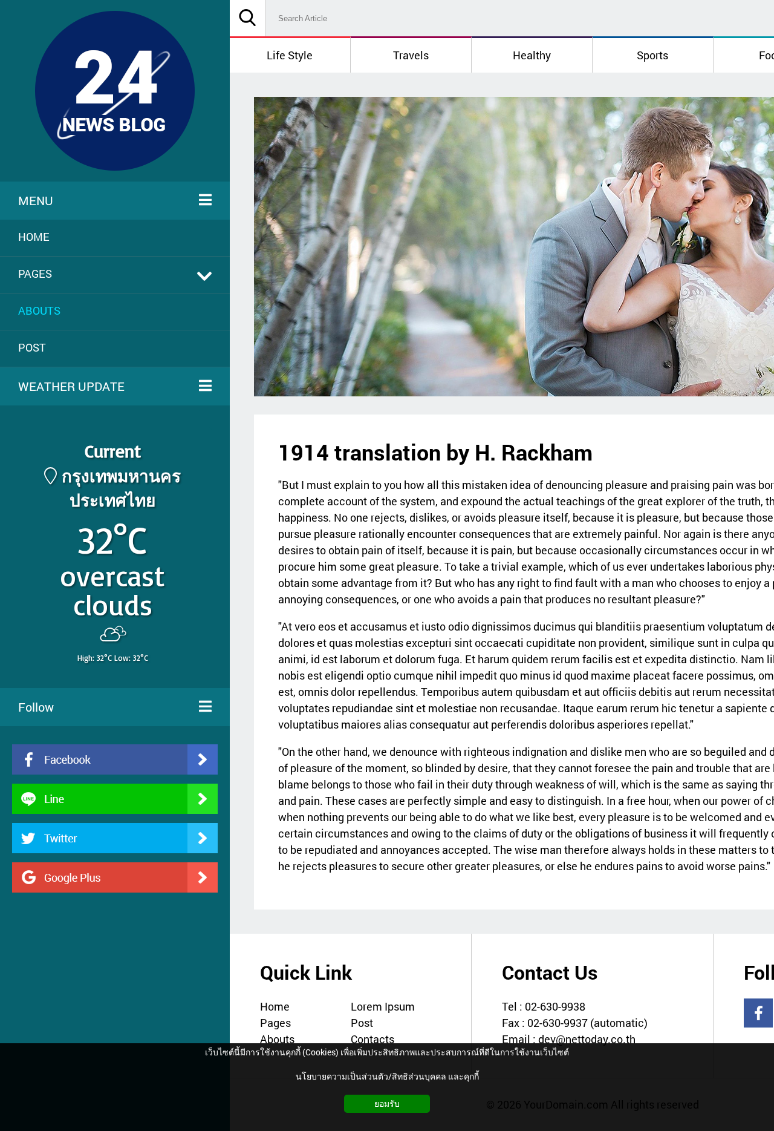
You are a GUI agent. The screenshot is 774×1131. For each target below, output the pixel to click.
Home (275, 1006)
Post (362, 1022)
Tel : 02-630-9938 (543, 1006)
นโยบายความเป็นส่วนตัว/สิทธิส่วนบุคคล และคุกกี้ (387, 1076)
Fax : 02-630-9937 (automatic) (575, 1022)
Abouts (277, 1039)
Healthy (532, 55)
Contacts (372, 1039)
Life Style (290, 55)
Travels (411, 55)
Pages (275, 1022)
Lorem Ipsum (383, 1006)
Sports (652, 55)
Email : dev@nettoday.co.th (569, 1039)
